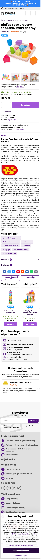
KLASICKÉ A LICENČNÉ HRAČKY (24, 4)
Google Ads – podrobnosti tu (18, 534)
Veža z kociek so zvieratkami (10, 312)
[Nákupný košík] (33, 13)
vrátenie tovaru (18, 129)
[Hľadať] (28, 13)
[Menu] (38, 13)
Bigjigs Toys (12, 120)
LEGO (21, 3)
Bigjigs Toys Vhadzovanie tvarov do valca (30, 313)
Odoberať (33, 421)
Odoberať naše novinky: (20, 415)
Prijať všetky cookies (21, 551)
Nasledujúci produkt (30, 278)
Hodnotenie (5, 32)
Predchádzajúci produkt (11, 278)
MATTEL (16, 3)
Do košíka (25, 105)
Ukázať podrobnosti (21, 555)
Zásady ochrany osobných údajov (21, 545)
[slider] (15, 32)
